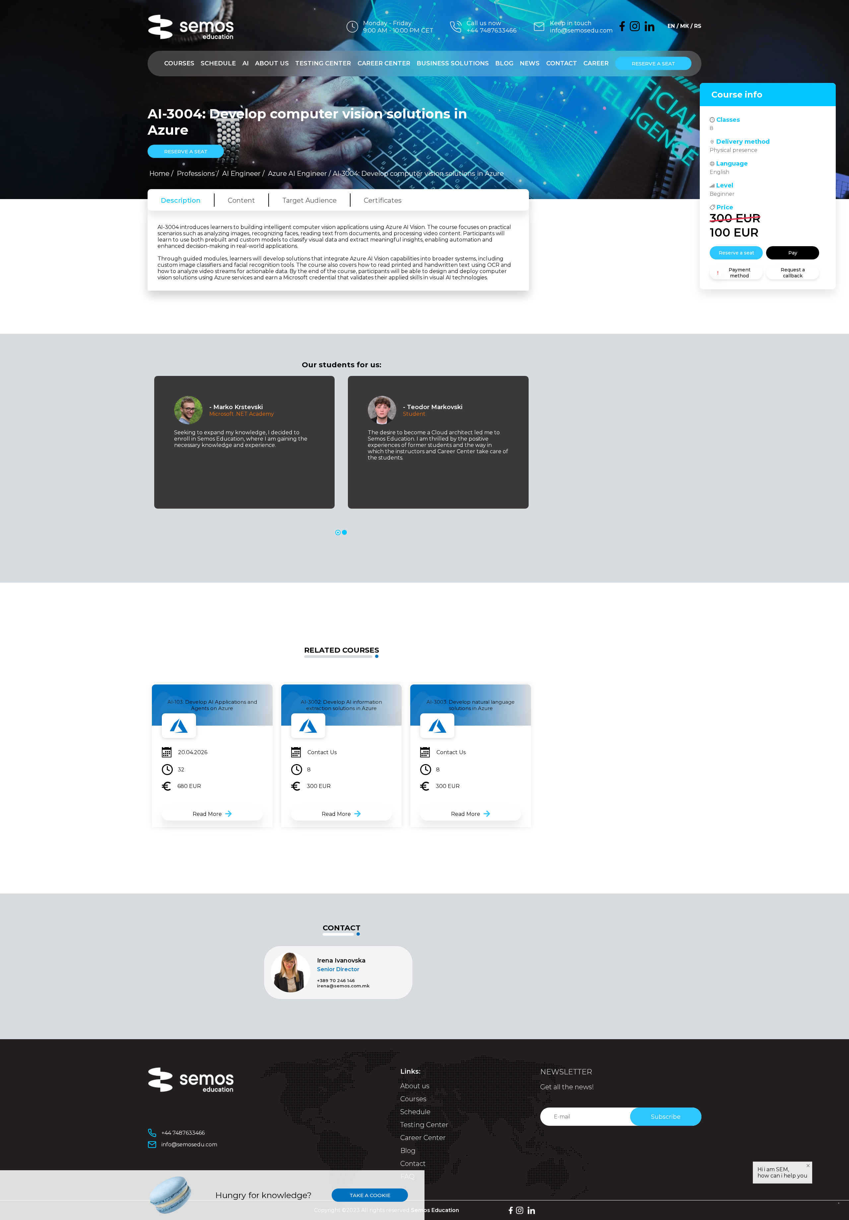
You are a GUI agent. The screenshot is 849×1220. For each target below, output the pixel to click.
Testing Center (323, 63)
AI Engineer (241, 174)
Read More (207, 814)
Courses (179, 63)
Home (159, 174)
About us (414, 1086)
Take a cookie (370, 1195)
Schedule (218, 63)
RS (697, 26)
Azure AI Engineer (297, 174)
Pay (792, 253)
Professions (196, 174)
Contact (561, 63)
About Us (272, 63)
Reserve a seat (653, 63)
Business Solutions (453, 63)
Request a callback (793, 273)
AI (245, 63)
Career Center (384, 63)
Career (596, 63)
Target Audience (309, 200)
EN (671, 26)
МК (684, 26)
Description (181, 200)
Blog (504, 63)
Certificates (383, 200)
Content (241, 200)
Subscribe (666, 1116)
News (530, 63)
